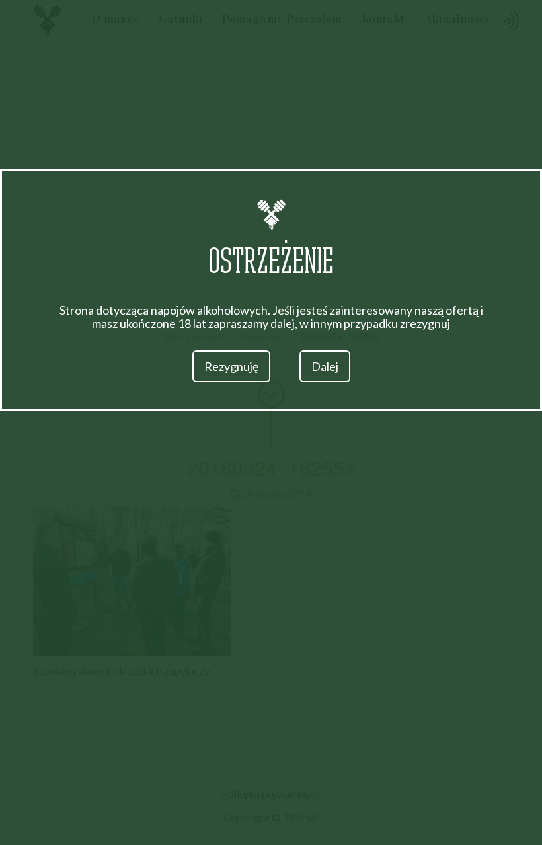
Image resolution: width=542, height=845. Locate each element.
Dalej (324, 366)
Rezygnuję (231, 366)
